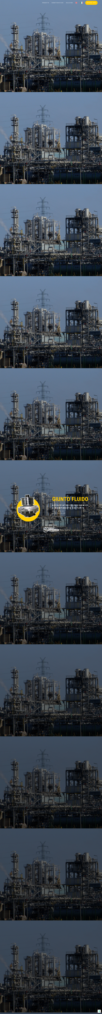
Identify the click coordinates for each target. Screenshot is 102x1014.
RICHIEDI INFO (91, 2)
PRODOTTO (45, 2)
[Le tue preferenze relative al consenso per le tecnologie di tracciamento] (99, 1011)
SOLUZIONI (69, 2)
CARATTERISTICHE (58, 2)
